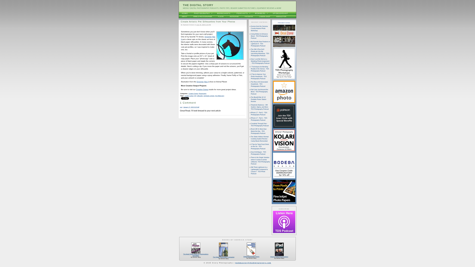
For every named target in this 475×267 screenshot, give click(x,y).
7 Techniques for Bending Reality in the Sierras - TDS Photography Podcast (260, 69)
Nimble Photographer (202, 16)
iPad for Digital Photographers (279, 256)
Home (185, 13)
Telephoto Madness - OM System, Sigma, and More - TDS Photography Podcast (260, 107)
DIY (195, 96)
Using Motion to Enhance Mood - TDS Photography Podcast (259, 36)
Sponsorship (280, 13)
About (184, 16)
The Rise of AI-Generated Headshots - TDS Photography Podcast (259, 84)
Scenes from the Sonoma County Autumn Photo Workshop (259, 28)
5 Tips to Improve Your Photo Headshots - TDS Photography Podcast (259, 76)
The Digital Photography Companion (223, 257)
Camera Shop (264, 16)
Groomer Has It (203, 82)
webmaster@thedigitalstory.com (253, 263)
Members (260, 13)
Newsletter (281, 16)
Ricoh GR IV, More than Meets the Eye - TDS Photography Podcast (259, 131)
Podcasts (242, 13)
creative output (189, 96)
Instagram (234, 16)
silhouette (200, 96)
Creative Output (202, 89)
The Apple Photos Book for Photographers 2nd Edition (195, 254)
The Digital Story (198, 5)
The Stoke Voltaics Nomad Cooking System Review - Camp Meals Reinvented (260, 139)
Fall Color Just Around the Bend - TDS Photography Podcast (259, 92)
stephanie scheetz (208, 96)
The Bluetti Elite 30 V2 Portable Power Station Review (258, 99)
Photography (202, 13)
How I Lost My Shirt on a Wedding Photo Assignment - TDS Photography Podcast (260, 61)
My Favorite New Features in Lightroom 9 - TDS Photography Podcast (260, 44)
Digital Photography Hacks (251, 256)
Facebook (249, 16)
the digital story (219, 96)
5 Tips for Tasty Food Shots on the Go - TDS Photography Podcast (260, 146)
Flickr (221, 16)
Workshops (224, 13)
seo (181, 107)
